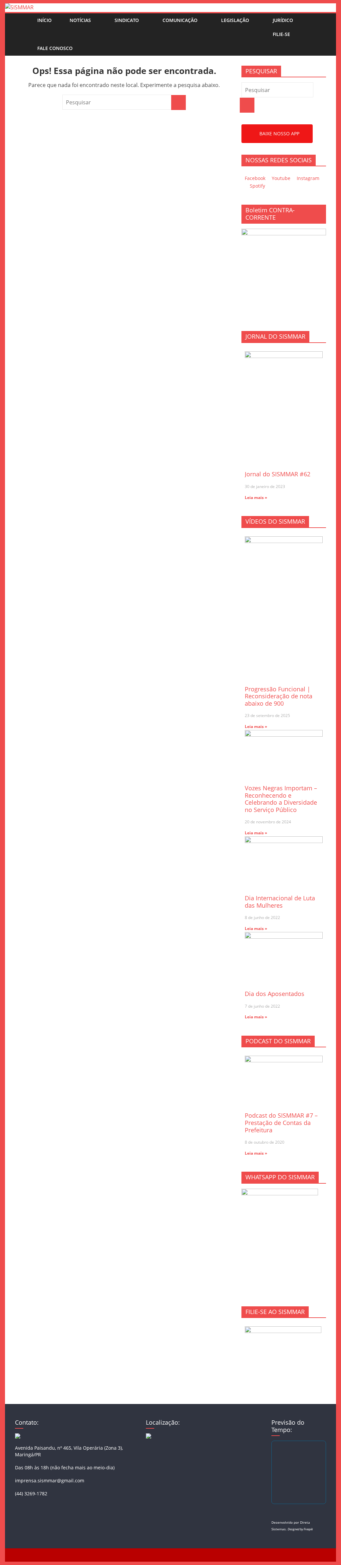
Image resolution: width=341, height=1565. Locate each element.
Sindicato (127, 20)
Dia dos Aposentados (274, 994)
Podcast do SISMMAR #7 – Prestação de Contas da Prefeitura (281, 1122)
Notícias (80, 20)
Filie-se (281, 34)
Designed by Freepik (300, 1529)
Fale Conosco (55, 48)
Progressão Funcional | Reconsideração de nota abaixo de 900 (278, 696)
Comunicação (180, 20)
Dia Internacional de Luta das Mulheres (280, 901)
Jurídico (283, 20)
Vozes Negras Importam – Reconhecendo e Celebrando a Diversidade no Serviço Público (281, 799)
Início (44, 20)
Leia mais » (256, 497)
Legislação (235, 20)
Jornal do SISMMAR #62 (277, 474)
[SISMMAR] (19, 7)
